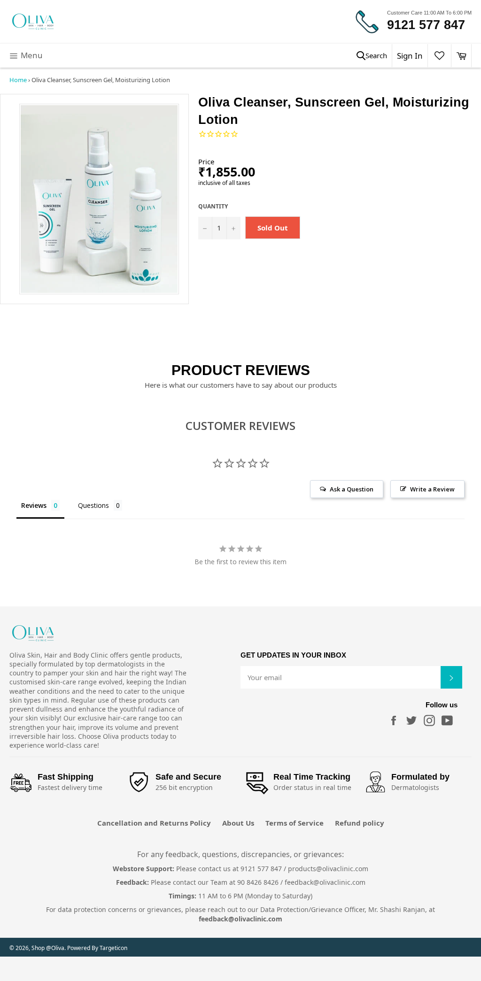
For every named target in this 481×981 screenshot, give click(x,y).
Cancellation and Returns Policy (154, 823)
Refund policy (359, 823)
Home (18, 80)
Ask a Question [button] (351, 489)
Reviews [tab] (34, 505)
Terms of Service (294, 823)
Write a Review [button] (432, 489)
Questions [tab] (93, 505)
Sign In (410, 55)
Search (376, 55)
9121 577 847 (426, 25)
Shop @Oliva (47, 948)
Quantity (213, 206)
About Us (238, 823)
